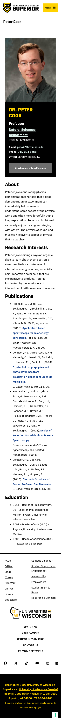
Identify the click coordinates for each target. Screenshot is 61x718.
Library (17, 594)
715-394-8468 (27, 151)
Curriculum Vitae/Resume (33, 168)
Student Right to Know (40, 590)
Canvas (17, 589)
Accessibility (38, 576)
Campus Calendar (42, 560)
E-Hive (17, 566)
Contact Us (30, 645)
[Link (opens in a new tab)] (30, 613)
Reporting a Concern (43, 597)
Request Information (30, 639)
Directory (10, 583)
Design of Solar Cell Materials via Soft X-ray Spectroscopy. (33, 435)
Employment (38, 582)
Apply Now (30, 627)
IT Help (17, 578)
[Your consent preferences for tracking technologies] (55, 715)
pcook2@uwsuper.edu (30, 147)
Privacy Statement (30, 651)
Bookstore (17, 600)
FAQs (8, 560)
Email (17, 572)
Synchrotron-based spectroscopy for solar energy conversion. (31, 332)
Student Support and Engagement (43, 568)
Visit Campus (30, 633)
